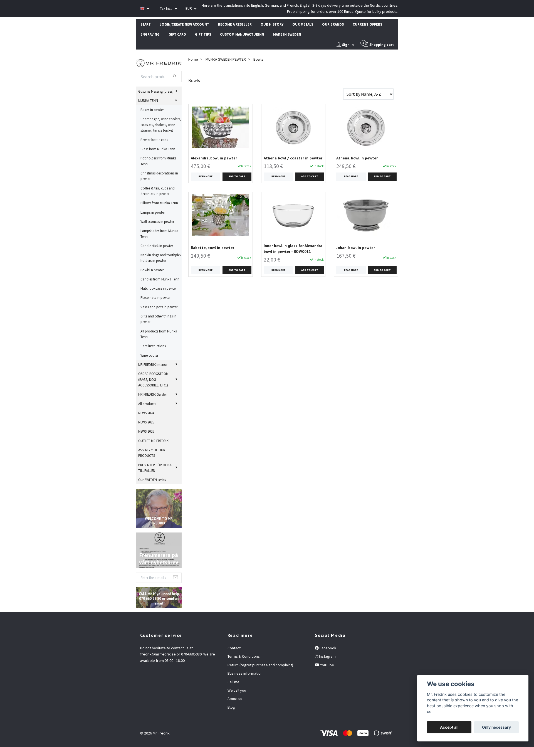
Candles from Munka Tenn (159, 279)
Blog (231, 707)
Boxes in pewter (152, 109)
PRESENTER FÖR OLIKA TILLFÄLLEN (155, 468)
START (145, 24)
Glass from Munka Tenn (157, 149)
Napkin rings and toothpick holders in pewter (160, 258)
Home (193, 59)
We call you (237, 690)
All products (147, 403)
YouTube (326, 664)
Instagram (327, 656)
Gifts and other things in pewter (158, 319)
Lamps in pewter (152, 212)
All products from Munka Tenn (158, 334)
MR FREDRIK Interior (152, 364)
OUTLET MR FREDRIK (153, 440)
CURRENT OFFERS (367, 24)
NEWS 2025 (146, 422)
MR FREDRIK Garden (152, 394)
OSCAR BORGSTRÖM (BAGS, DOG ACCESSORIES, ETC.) (153, 379)
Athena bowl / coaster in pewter (293, 158)
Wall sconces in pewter (157, 221)
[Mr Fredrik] (159, 62)
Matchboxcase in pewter (158, 288)
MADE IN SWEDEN (287, 34)
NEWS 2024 (146, 413)
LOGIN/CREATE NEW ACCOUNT (184, 24)
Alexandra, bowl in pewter (214, 158)
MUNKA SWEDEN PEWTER (226, 59)
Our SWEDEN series (152, 479)
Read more (205, 176)
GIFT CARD (177, 34)
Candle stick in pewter (156, 245)
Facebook (327, 647)
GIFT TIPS (203, 34)
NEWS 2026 (146, 431)
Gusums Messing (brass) (156, 91)
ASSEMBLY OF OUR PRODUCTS (151, 453)
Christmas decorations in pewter (159, 176)
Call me (233, 681)
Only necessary (496, 727)
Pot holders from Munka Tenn (158, 161)
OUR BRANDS (333, 24)
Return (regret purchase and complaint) (260, 664)
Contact (234, 647)
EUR (189, 8)
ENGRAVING (150, 34)
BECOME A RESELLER (235, 24)
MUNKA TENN (148, 100)
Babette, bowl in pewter (212, 247)
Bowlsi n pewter (152, 270)
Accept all (449, 727)
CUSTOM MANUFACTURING (242, 34)
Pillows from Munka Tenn (159, 203)
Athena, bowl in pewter (357, 158)
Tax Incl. (166, 8)
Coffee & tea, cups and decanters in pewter (157, 191)
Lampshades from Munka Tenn (159, 233)
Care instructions (153, 346)
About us (235, 698)
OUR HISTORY (272, 24)
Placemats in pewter (155, 297)
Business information (245, 673)
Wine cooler (149, 355)
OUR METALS (302, 24)
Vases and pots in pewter (158, 307)
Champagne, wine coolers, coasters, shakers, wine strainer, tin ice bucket (160, 124)
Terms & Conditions (244, 656)
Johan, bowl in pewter (355, 247)
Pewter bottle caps (154, 139)
